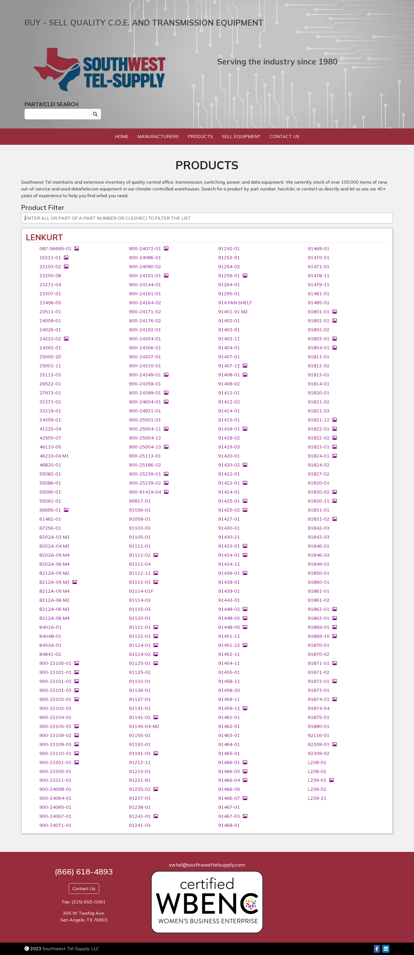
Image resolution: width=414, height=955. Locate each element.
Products (200, 136)
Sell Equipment (241, 136)
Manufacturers (158, 136)
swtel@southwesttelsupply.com (207, 864)
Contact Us (284, 136)
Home (121, 136)
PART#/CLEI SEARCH (51, 104)
